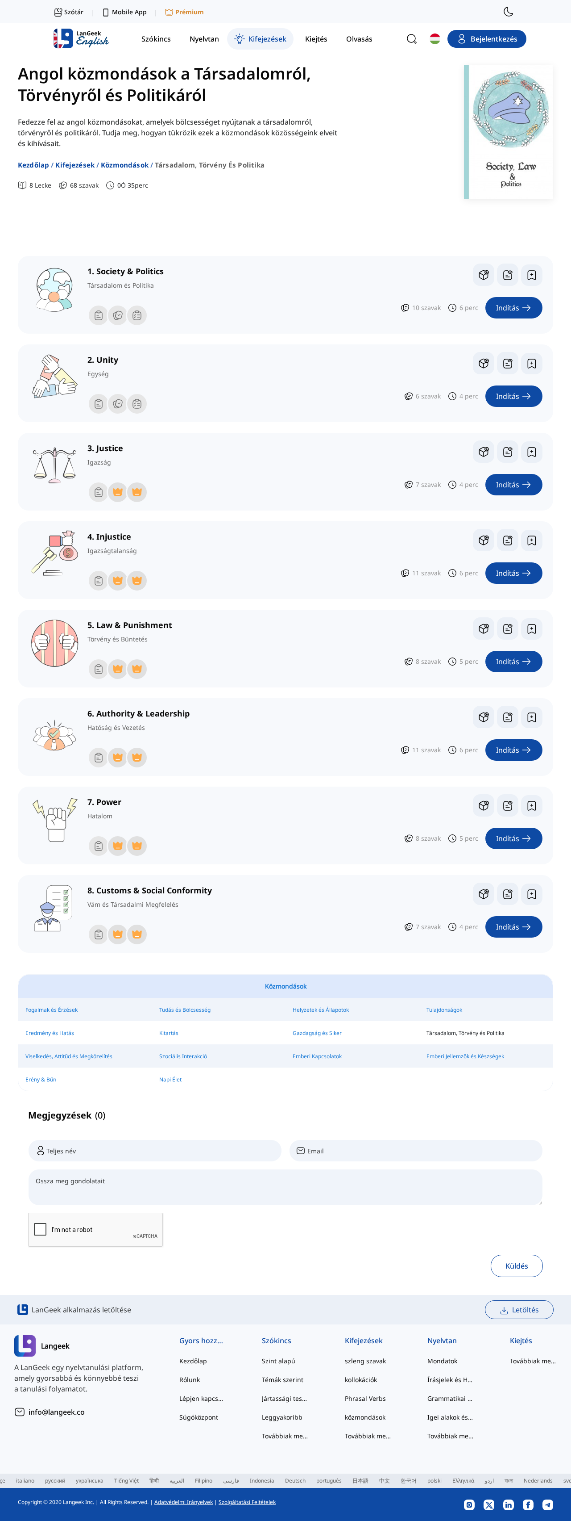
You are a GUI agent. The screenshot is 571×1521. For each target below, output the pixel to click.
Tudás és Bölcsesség (185, 1010)
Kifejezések (75, 164)
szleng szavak (365, 1361)
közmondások (125, 164)
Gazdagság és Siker (317, 1033)
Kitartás (168, 1033)
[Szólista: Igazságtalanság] (507, 540)
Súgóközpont (198, 1417)
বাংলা (509, 1480)
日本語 (360, 1480)
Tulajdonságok (444, 1010)
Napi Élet (170, 1079)
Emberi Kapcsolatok (317, 1056)
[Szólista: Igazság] (507, 451)
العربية (177, 1480)
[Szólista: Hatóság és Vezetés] (507, 717)
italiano (25, 1480)
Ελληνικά (463, 1480)
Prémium (189, 12)
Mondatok (442, 1361)
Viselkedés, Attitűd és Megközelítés (68, 1056)
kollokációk (361, 1379)
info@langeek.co (57, 1412)
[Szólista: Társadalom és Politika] (507, 275)
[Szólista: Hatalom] (507, 805)
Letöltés (525, 1310)
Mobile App (129, 12)
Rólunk (189, 1379)
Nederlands (538, 1480)
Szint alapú (278, 1361)
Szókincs (276, 1340)
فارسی (231, 1480)
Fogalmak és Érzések (51, 1010)
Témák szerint (282, 1379)
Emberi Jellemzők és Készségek (465, 1056)
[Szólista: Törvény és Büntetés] (507, 628)
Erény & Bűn (40, 1079)
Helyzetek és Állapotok (321, 1010)
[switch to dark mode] (508, 12)
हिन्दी (154, 1480)
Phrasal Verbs (365, 1398)
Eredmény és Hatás (49, 1033)
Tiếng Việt (126, 1480)
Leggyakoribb (282, 1417)
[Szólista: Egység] (507, 363)
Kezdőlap (33, 164)
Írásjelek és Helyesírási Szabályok (450, 1379)
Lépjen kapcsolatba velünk (202, 1398)
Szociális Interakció (183, 1056)
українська (89, 1480)
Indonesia (262, 1480)
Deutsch (295, 1480)
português (329, 1480)
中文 (384, 1480)
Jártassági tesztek (285, 1398)
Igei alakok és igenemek (450, 1417)
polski (434, 1480)
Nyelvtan (442, 1340)
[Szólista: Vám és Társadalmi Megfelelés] (507, 894)
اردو (489, 1480)
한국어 (409, 1480)
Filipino (203, 1480)
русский (55, 1480)
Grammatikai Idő (450, 1398)
